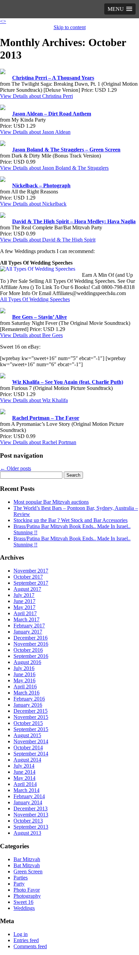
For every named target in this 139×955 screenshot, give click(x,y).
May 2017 (24, 607)
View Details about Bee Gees (31, 335)
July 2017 (23, 595)
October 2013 (28, 821)
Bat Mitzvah (26, 865)
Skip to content (70, 27)
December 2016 (30, 638)
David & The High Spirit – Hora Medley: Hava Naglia (74, 221)
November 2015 (30, 717)
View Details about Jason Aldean (35, 132)
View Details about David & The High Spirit (47, 240)
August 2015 (27, 735)
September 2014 (30, 753)
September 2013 (30, 827)
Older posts (15, 468)
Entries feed (26, 940)
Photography (27, 896)
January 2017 (27, 632)
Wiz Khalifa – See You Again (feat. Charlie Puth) (67, 382)
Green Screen (28, 871)
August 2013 (27, 833)
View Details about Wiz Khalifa (34, 400)
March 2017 (26, 619)
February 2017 (29, 625)
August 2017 (27, 589)
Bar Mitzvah (26, 859)
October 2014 (28, 747)
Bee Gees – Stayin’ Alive (39, 317)
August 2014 (27, 760)
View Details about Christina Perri (36, 96)
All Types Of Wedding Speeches (35, 299)
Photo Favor (26, 890)
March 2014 (26, 790)
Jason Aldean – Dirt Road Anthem (51, 114)
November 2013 (30, 814)
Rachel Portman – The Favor (45, 418)
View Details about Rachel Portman (38, 442)
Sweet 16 (23, 902)
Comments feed (30, 946)
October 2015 (28, 723)
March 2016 (26, 693)
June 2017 (24, 601)
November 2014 (30, 741)
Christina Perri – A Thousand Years (53, 78)
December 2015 (30, 711)
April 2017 (25, 613)
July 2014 (23, 766)
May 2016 (24, 680)
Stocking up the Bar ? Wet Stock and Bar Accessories (70, 520)
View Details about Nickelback (33, 204)
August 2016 (27, 662)
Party (19, 884)
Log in (20, 934)
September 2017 (30, 583)
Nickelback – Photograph (41, 185)
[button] (120, 9)
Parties (20, 877)
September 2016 (30, 656)
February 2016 (29, 699)
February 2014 (29, 796)
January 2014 (27, 802)
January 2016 (27, 705)
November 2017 (30, 571)
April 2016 (25, 686)
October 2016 (28, 650)
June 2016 (24, 674)
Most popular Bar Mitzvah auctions (51, 502)
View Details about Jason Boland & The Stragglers (54, 168)
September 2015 (30, 729)
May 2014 (24, 778)
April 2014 (25, 784)
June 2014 (24, 772)
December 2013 (30, 808)
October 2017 (28, 577)
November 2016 (30, 644)
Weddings (24, 908)
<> (3, 21)
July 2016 (23, 668)
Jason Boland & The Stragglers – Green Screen (66, 149)
